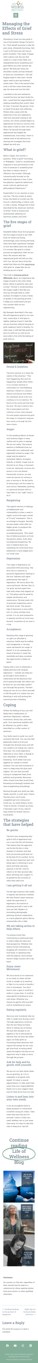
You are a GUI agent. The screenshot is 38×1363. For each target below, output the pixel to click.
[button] (15, 15)
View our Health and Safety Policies (19, 1359)
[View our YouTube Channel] (15, 1346)
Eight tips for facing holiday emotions (29, 1311)
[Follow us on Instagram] (23, 1346)
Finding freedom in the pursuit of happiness (10, 1311)
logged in (17, 1329)
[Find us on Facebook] (7, 1346)
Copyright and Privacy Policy (19, 1356)
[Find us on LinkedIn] (30, 1346)
